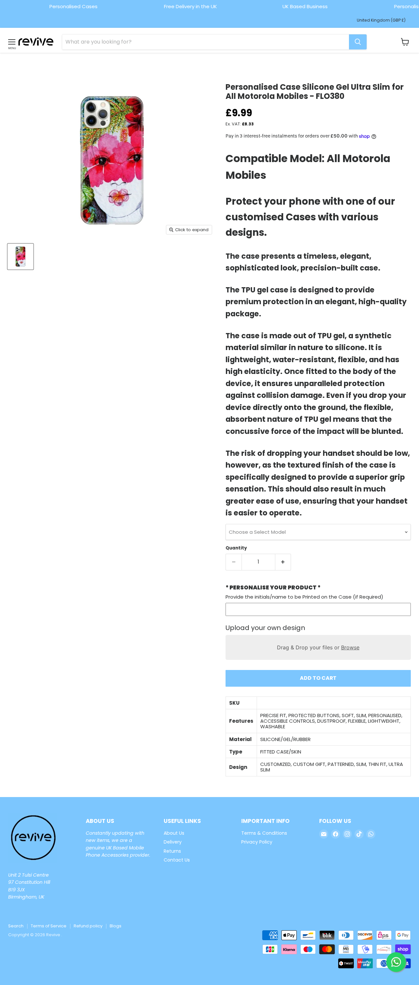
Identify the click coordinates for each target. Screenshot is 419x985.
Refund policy (88, 926)
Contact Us (177, 860)
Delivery (173, 842)
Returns (172, 851)
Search (16, 926)
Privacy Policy (256, 842)
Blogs (115, 926)
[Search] (358, 41)
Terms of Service (48, 926)
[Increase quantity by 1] (283, 562)
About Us (174, 833)
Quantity (236, 548)
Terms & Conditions (264, 833)
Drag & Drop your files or (318, 647)
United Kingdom (381, 20)
